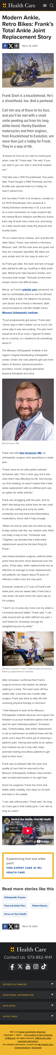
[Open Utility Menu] (45, 5)
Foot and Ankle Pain (14, 905)
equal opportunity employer (32, 1032)
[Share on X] (11, 46)
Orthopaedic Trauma (15, 897)
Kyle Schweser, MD (31, 453)
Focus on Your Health (15, 914)
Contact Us (14, 957)
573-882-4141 (39, 957)
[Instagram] (35, 966)
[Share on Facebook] (5, 46)
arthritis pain (29, 289)
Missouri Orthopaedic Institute (20, 312)
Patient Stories (39, 905)
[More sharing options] (16, 46)
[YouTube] (28, 966)
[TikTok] (43, 966)
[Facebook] (12, 966)
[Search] (52, 5)
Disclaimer (37, 1047)
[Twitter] (20, 966)
